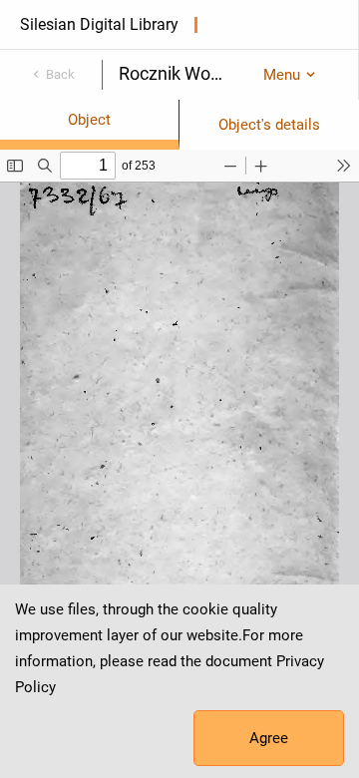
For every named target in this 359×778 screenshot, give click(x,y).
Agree (268, 738)
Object (89, 120)
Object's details (269, 125)
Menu (281, 75)
